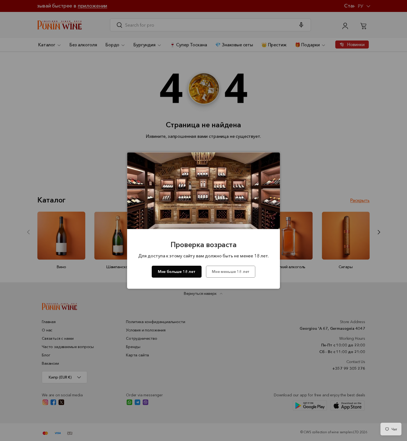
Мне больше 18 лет (176, 271)
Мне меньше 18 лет (230, 271)
